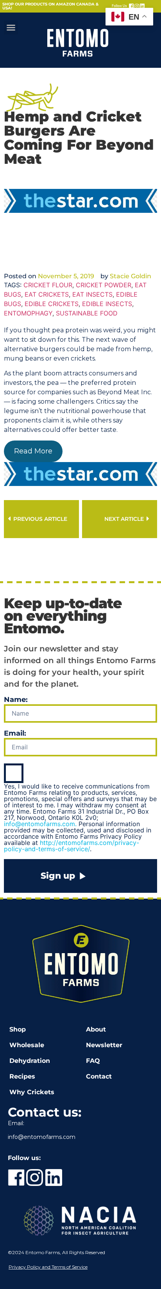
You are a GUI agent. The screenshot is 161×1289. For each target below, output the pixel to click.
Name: (16, 700)
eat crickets (47, 294)
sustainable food (87, 313)
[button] (11, 27)
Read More (33, 451)
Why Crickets (31, 1092)
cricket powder (103, 285)
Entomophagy (28, 313)
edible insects (107, 304)
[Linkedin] (142, 6)
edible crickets (52, 304)
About (96, 1029)
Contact (99, 1076)
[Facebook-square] (131, 6)
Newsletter (104, 1045)
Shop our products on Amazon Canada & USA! (50, 6)
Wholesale (26, 1045)
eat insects (92, 294)
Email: (15, 734)
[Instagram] (137, 6)
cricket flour (47, 285)
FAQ (93, 1060)
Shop (17, 1029)
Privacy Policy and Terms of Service (48, 1267)
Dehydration (29, 1060)
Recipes (22, 1076)
